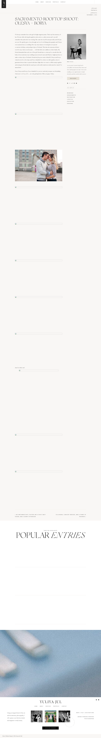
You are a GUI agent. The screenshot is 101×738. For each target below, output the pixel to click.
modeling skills (24, 74)
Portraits (94, 10)
